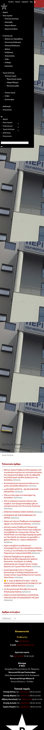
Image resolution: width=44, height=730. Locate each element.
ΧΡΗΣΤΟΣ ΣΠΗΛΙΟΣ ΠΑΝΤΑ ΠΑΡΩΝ (18, 512)
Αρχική (5, 12)
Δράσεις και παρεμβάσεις (14, 39)
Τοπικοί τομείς (10, 93)
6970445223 (24, 692)
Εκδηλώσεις (9, 52)
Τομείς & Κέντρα (8, 73)
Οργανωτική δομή (11, 29)
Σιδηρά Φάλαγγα (12, 82)
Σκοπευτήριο (9, 99)
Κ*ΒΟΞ (7, 96)
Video (7, 59)
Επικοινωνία (7, 110)
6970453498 (19, 656)
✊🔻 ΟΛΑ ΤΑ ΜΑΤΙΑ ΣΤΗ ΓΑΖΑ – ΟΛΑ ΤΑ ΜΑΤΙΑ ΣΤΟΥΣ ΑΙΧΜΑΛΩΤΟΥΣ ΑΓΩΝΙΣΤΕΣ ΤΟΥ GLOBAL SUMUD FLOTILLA (23, 583)
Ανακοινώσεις (10, 56)
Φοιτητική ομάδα (13, 86)
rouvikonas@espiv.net (25, 645)
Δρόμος (7, 49)
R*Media (8, 62)
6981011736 (25, 696)
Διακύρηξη (8, 22)
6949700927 (27, 699)
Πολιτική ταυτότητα (12, 19)
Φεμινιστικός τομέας (14, 79)
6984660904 (25, 707)
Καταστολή (8, 66)
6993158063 (25, 703)
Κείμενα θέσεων (10, 25)
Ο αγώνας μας (7, 36)
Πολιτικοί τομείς (10, 76)
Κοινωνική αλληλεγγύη (13, 42)
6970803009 (24, 641)
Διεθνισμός (7, 106)
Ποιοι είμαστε (7, 16)
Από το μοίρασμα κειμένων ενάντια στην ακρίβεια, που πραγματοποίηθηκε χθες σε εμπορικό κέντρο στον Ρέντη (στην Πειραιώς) (22, 503)
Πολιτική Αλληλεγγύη (12, 46)
